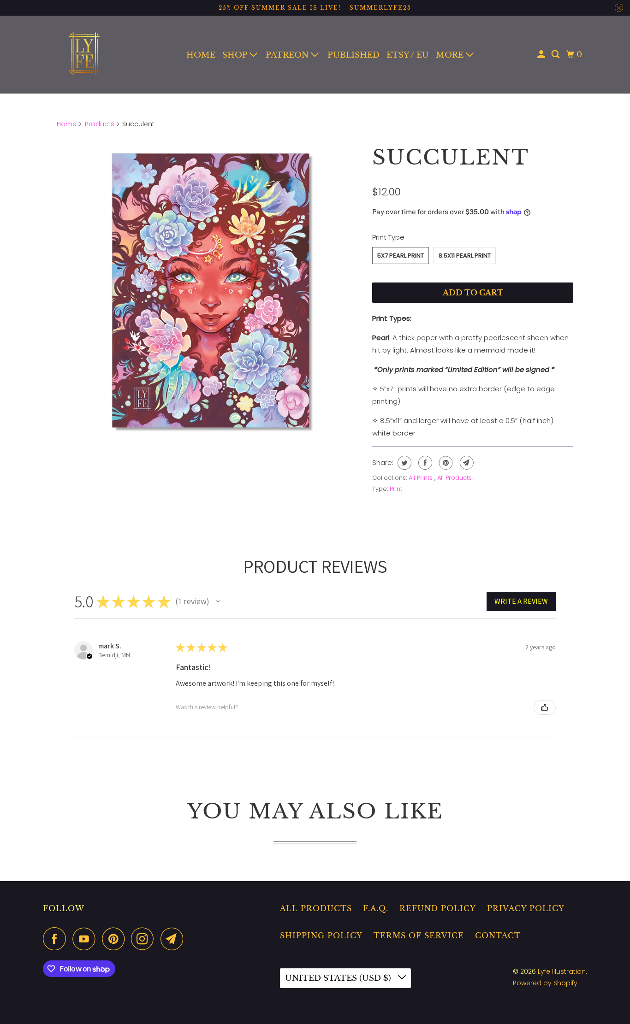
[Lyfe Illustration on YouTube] (86, 938)
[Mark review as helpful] (545, 707)
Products (99, 124)
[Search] (556, 55)
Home (67, 124)
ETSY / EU (407, 55)
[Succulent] (210, 290)
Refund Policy (437, 908)
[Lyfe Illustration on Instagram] (145, 938)
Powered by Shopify (545, 983)
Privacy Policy (526, 908)
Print (396, 488)
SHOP (236, 55)
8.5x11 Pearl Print (465, 255)
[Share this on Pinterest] (445, 463)
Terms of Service (419, 935)
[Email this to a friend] (466, 463)
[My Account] (541, 55)
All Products (454, 477)
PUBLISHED (353, 55)
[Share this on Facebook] (424, 463)
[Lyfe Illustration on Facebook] (57, 938)
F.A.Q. (375, 908)
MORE (451, 55)
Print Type (388, 237)
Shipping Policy (321, 935)
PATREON (288, 55)
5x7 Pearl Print (400, 255)
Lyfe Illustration (562, 971)
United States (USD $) (339, 978)
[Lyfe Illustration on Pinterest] (115, 938)
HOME (200, 55)
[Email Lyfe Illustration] (174, 938)
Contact (498, 935)
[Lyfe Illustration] (84, 55)
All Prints (421, 477)
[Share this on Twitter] (403, 463)
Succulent (450, 157)
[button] (217, 601)
